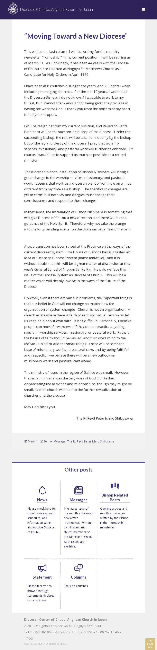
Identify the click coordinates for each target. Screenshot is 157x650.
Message (59, 441)
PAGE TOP (150, 646)
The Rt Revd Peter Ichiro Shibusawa (90, 441)
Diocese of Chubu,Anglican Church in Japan (56, 9)
